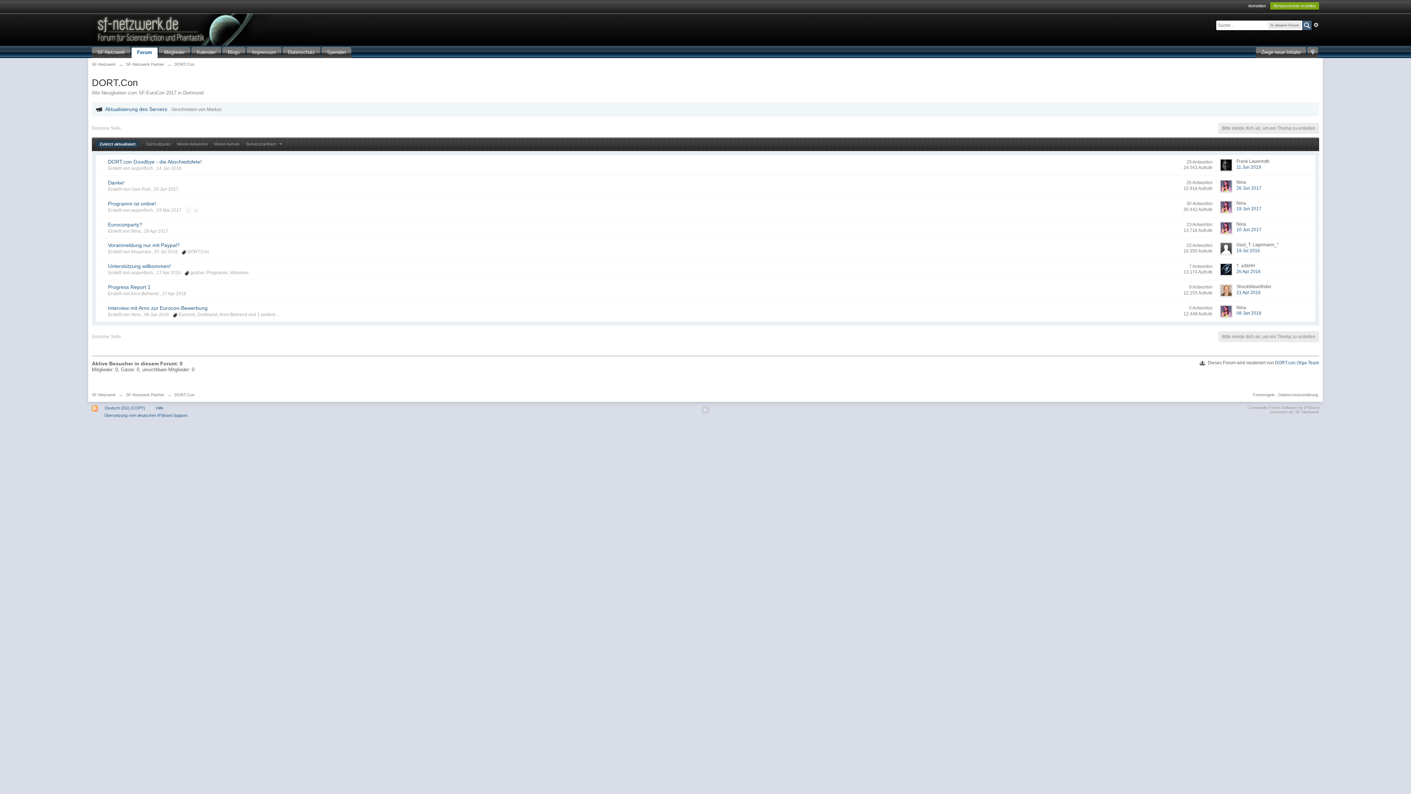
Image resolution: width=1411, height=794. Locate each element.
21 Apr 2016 (1248, 292)
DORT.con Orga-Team (1297, 362)
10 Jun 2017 (1248, 229)
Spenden (336, 52)
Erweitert (1316, 25)
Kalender (206, 52)
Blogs (234, 52)
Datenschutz (301, 52)
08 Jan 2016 (1248, 313)
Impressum (264, 52)
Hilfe (160, 408)
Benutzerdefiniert (261, 144)
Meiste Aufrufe (227, 144)
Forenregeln (1264, 395)
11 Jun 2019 (1248, 167)
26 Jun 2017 (1248, 188)
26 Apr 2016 (1248, 271)
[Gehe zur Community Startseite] (216, 29)
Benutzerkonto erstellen (1295, 6)
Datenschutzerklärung (1298, 395)
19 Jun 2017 (1248, 208)
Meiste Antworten (192, 144)
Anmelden (1257, 6)
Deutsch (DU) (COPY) (125, 408)
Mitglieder (174, 52)
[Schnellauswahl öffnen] (1312, 52)
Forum (144, 52)
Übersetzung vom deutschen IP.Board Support (145, 415)
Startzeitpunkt (158, 144)
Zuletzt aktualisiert (118, 144)
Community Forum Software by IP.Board (1283, 407)
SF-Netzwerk (111, 52)
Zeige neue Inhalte (1281, 52)
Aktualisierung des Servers (136, 109)
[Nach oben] (705, 409)
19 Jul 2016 (1248, 250)
